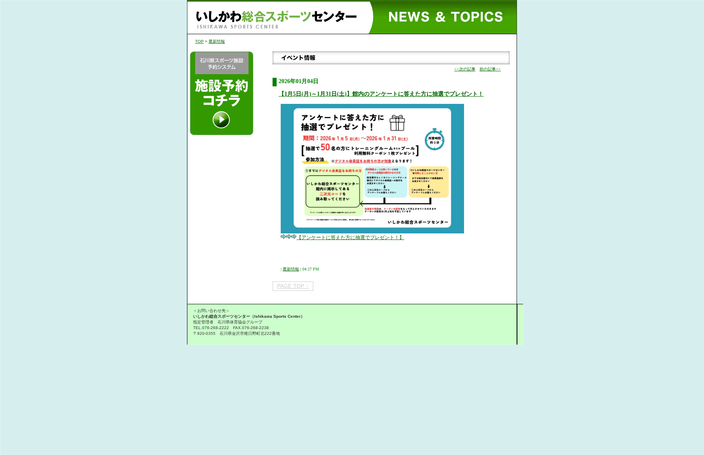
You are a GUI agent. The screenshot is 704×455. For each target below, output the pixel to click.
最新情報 (217, 41)
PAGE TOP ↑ (293, 286)
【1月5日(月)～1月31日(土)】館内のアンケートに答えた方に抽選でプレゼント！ (381, 94)
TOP (199, 41)
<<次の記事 (464, 69)
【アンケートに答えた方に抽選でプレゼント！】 (350, 237)
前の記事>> (490, 69)
